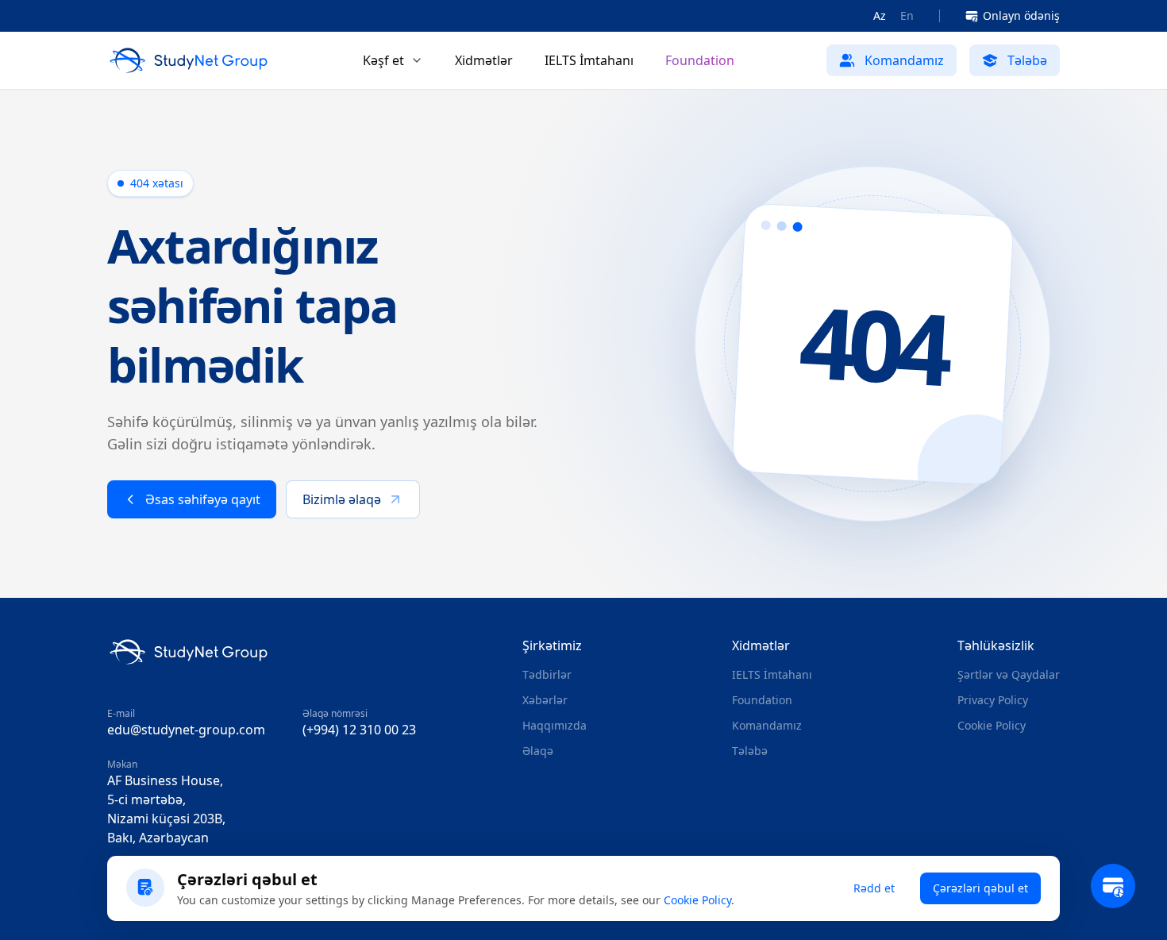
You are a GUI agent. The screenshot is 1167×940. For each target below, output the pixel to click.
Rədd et (874, 888)
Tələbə (750, 750)
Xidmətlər (484, 60)
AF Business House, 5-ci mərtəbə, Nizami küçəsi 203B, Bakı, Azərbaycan (166, 809)
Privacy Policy (992, 699)
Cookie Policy (991, 725)
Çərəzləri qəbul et (980, 888)
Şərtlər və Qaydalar (1008, 674)
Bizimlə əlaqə (341, 499)
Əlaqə (537, 750)
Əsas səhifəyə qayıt (202, 499)
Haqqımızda (554, 725)
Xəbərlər (545, 699)
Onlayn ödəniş (1021, 15)
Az (879, 15)
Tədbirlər (547, 674)
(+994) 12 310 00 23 (359, 729)
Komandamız (767, 725)
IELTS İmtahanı (589, 60)
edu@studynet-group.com (186, 729)
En (907, 15)
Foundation (699, 60)
